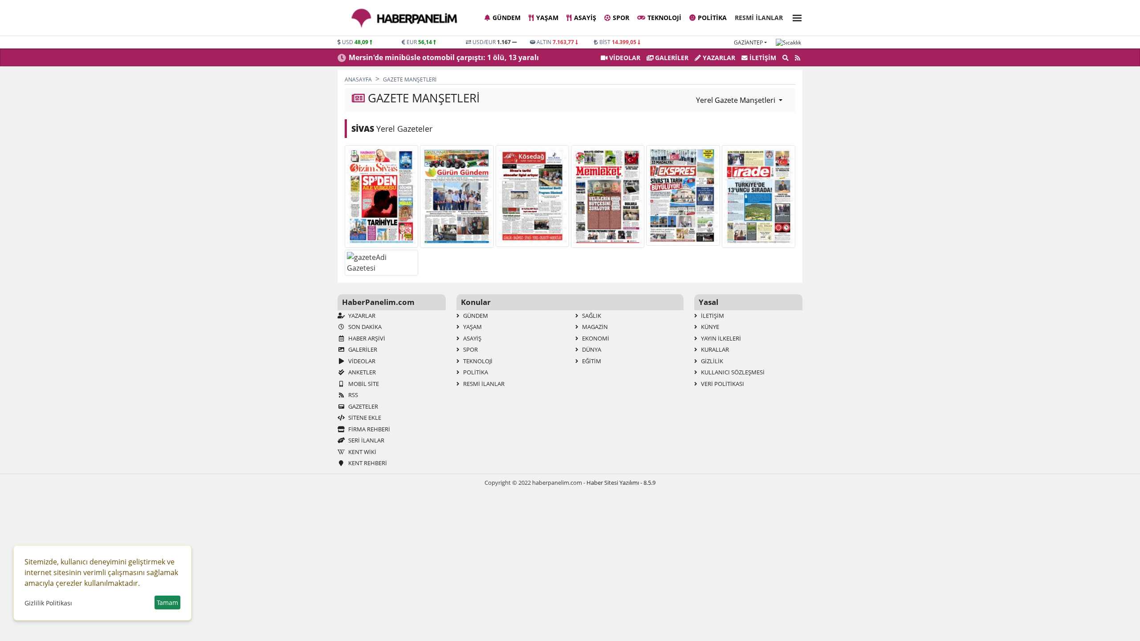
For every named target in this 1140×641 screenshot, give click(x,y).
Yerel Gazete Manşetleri (736, 100)
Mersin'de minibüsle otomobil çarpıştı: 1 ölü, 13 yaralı (444, 57)
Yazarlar (718, 57)
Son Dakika (364, 327)
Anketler (361, 372)
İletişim (762, 57)
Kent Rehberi (367, 463)
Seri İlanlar (365, 440)
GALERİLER (670, 57)
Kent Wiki (361, 452)
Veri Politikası (722, 384)
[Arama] (785, 57)
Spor (621, 17)
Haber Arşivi (366, 338)
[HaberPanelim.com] (404, 18)
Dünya (591, 349)
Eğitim (591, 361)
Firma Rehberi (368, 429)
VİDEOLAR (623, 57)
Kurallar (714, 349)
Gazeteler (362, 406)
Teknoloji (664, 17)
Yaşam (547, 17)
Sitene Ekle (364, 418)
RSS (352, 395)
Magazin (594, 327)
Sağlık (591, 316)
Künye (709, 327)
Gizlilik (711, 361)
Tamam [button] (167, 602)
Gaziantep (748, 42)
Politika (712, 17)
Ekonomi (595, 338)
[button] (794, 17)
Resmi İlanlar (759, 17)
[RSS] (797, 57)
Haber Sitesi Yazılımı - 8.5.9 (621, 483)
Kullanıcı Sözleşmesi (732, 372)
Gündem (507, 17)
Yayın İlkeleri (720, 338)
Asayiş (585, 17)
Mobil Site (363, 384)
